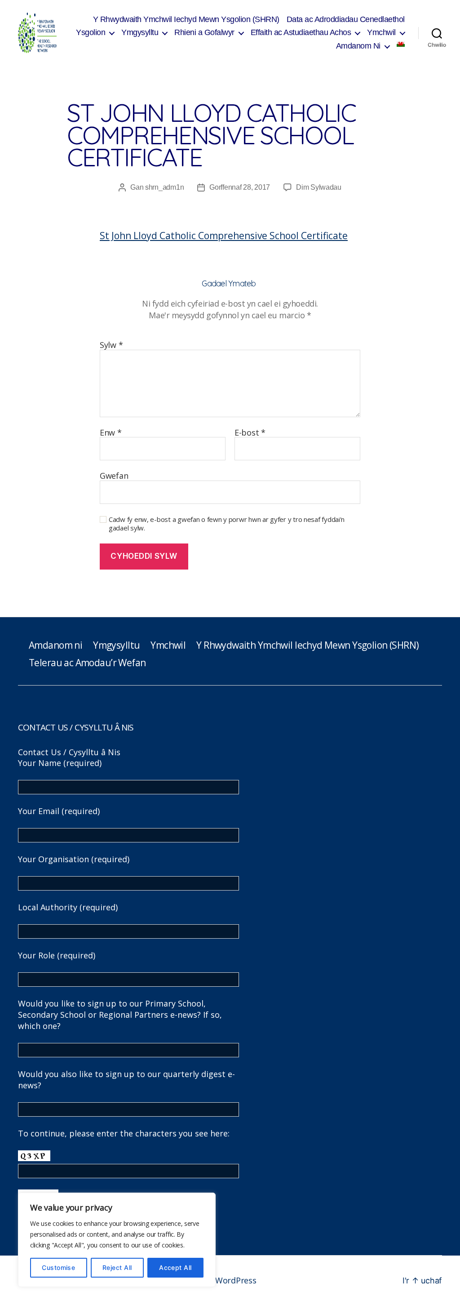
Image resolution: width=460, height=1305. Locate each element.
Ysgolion (90, 32)
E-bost (249, 432)
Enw (111, 432)
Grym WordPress (224, 1280)
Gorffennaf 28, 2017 (239, 187)
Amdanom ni (55, 645)
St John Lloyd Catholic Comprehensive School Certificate (224, 235)
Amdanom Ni (358, 45)
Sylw (111, 345)
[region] (117, 1240)
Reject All (117, 1267)
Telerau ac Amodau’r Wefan (87, 662)
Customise (58, 1267)
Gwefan (114, 475)
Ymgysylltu (139, 32)
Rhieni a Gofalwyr (204, 32)
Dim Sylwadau (318, 187)
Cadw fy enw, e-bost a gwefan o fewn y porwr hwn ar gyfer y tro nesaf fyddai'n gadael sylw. (227, 523)
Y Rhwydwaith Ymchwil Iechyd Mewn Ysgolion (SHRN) (186, 19)
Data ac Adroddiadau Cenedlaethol (346, 19)
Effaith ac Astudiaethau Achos (301, 32)
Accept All (175, 1267)
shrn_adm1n (164, 187)
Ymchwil (381, 32)
